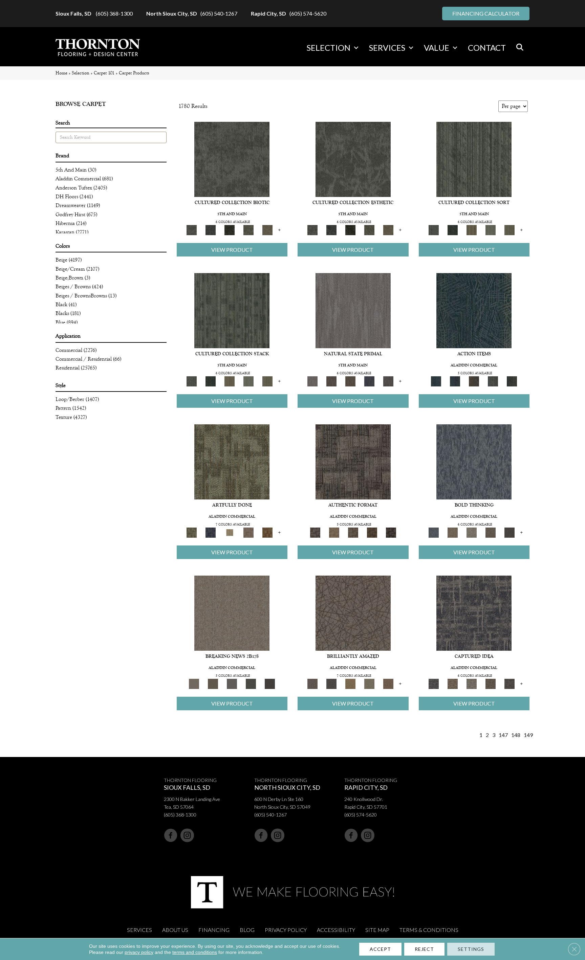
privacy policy (139, 952)
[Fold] (471, 229)
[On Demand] (250, 683)
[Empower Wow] (369, 683)
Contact (487, 47)
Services (387, 47)
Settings (471, 949)
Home (61, 73)
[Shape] (474, 461)
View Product (232, 249)
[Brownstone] (473, 380)
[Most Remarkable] (210, 532)
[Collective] (229, 229)
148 (515, 735)
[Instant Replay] (231, 683)
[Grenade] (452, 532)
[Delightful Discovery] (231, 461)
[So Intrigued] (353, 612)
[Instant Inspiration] (388, 683)
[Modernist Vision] (229, 532)
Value (436, 47)
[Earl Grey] (492, 380)
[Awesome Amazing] (248, 532)
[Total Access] (269, 683)
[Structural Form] (391, 532)
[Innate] (369, 380)
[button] (356, 48)
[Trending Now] (231, 612)
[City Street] (511, 380)
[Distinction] (267, 229)
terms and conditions (194, 952)
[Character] (210, 229)
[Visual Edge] (353, 461)
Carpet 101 (104, 73)
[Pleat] (490, 229)
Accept (380, 949)
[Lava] (471, 532)
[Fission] (490, 532)
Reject (424, 949)
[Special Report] (212, 683)
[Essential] (331, 380)
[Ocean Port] (455, 380)
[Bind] (474, 158)
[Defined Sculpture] (334, 532)
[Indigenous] (350, 380)
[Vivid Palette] (267, 532)
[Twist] (509, 229)
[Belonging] (353, 310)
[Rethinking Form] (372, 532)
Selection (328, 47)
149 (528, 735)
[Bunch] (452, 229)
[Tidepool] (474, 310)
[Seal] (509, 532)
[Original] (388, 380)
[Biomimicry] (231, 158)
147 (503, 735)
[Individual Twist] (353, 532)
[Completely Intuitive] (350, 683)
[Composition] (248, 229)
